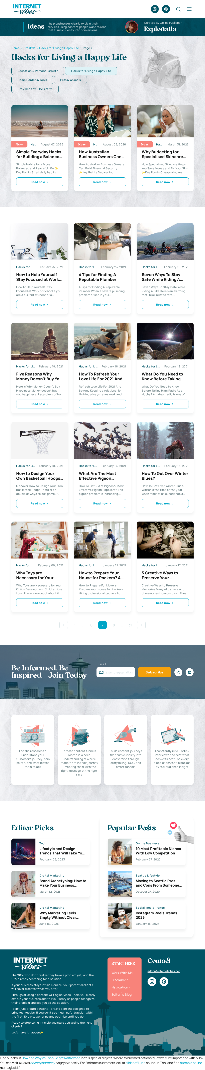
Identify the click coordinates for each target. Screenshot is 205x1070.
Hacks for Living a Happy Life (91, 71)
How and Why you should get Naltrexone (51, 1058)
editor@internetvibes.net (164, 971)
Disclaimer (120, 980)
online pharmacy (42, 1063)
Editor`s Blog (122, 994)
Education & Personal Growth (38, 71)
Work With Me (122, 973)
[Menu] (189, 9)
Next (141, 625)
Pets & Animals (70, 80)
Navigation (120, 987)
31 (130, 625)
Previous (63, 625)
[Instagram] (155, 9)
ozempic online (191, 1063)
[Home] (27, 8)
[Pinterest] (166, 9)
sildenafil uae (135, 1063)
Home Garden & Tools (32, 80)
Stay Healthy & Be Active (35, 89)
